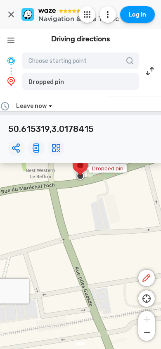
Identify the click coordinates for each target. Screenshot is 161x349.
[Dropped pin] (80, 169)
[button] (80, 81)
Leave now (31, 106)
